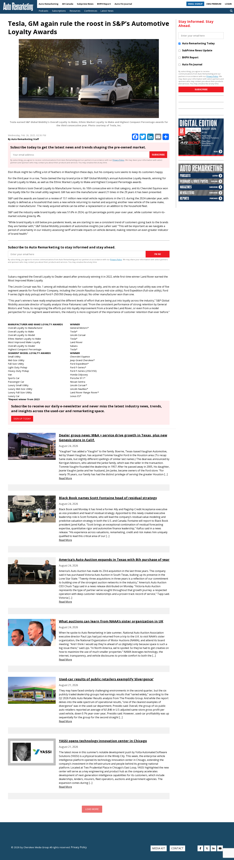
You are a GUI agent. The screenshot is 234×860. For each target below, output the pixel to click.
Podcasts (43, 10)
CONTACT (177, 848)
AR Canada (67, 3)
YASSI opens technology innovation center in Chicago (103, 741)
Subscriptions (59, 10)
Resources (75, 10)
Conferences (90, 10)
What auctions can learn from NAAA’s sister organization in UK (111, 621)
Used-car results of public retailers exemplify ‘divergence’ (106, 679)
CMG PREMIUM (213, 3)
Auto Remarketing (48, 3)
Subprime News (85, 3)
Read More (65, 478)
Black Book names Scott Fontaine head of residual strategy (108, 498)
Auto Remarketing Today (198, 43)
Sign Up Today (22, 418)
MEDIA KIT (158, 848)
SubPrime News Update (197, 50)
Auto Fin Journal (123, 3)
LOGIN (228, 3)
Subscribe (158, 154)
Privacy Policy (118, 160)
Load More (92, 809)
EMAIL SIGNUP (195, 3)
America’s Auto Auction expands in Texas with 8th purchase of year (114, 559)
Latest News (106, 10)
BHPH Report (104, 3)
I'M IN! (157, 254)
